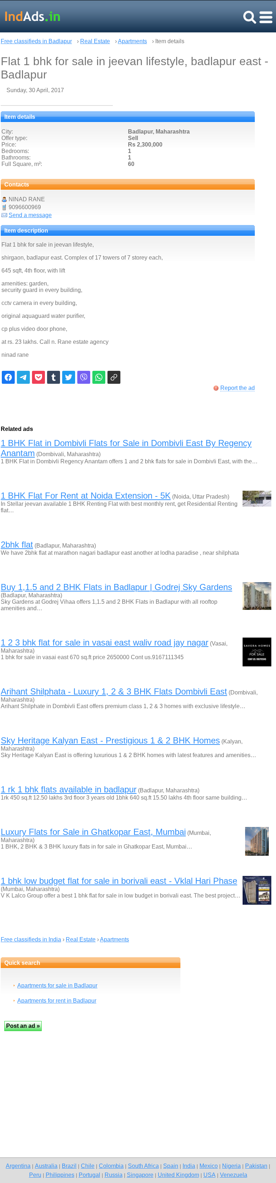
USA (209, 1174)
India (189, 1165)
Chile (88, 1165)
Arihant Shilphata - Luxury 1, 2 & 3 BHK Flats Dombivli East (114, 691)
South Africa (143, 1165)
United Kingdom (178, 1174)
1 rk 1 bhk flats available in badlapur (69, 789)
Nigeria (231, 1165)
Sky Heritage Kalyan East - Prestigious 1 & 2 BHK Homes (110, 740)
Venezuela (233, 1174)
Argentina (18, 1165)
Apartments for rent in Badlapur (56, 1001)
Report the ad (237, 388)
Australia (46, 1165)
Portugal (89, 1174)
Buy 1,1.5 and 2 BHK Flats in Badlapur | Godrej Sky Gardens (116, 587)
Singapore (140, 1174)
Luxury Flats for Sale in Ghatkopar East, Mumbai (93, 832)
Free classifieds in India (31, 939)
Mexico (208, 1165)
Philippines (60, 1174)
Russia (114, 1174)
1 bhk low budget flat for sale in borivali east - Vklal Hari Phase (119, 881)
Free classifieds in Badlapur (36, 41)
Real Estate (95, 41)
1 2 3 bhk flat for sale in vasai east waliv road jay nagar (104, 642)
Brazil (69, 1165)
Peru (35, 1174)
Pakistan (256, 1165)
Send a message (30, 215)
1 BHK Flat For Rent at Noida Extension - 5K (86, 495)
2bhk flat (17, 544)
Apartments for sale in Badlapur (57, 985)
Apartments (132, 41)
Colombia (111, 1165)
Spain (170, 1165)
